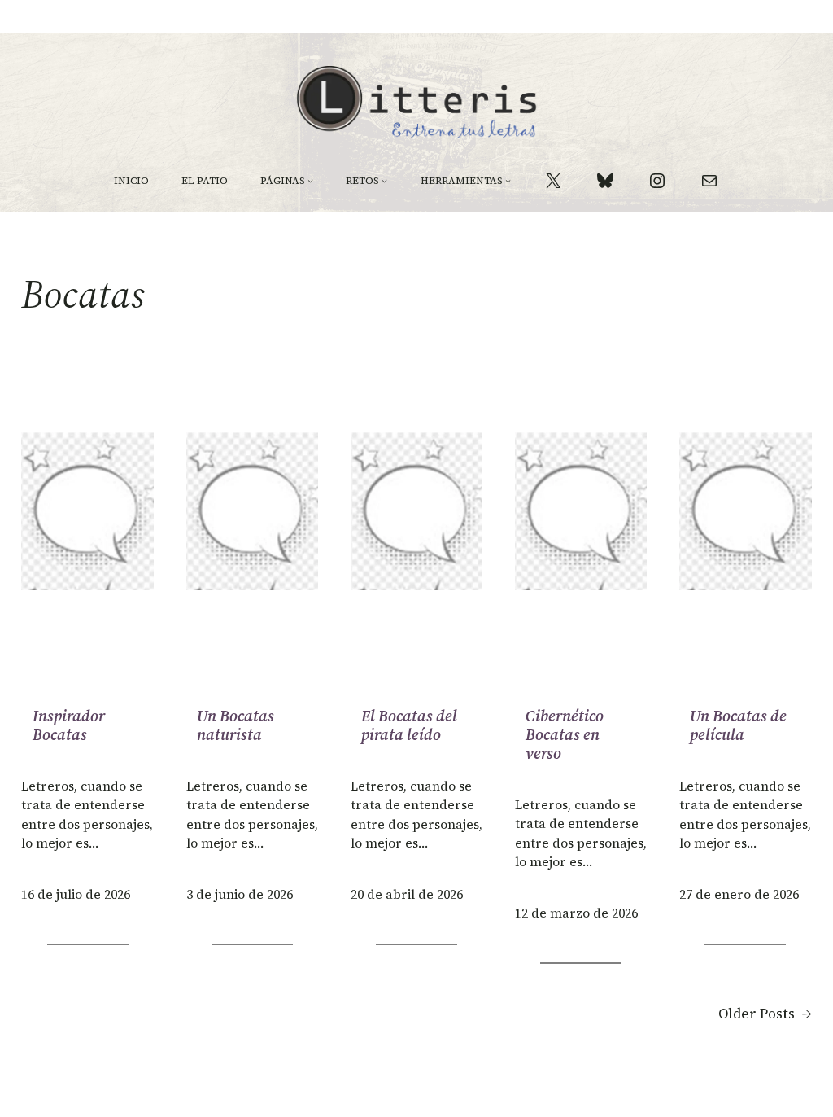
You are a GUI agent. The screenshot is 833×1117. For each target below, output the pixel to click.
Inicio (131, 180)
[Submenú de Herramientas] (508, 180)
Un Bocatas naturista (235, 725)
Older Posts (765, 1013)
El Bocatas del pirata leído (409, 725)
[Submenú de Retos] (384, 180)
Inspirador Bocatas (69, 725)
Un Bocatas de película (738, 725)
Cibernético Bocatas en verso (565, 735)
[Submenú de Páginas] (310, 180)
